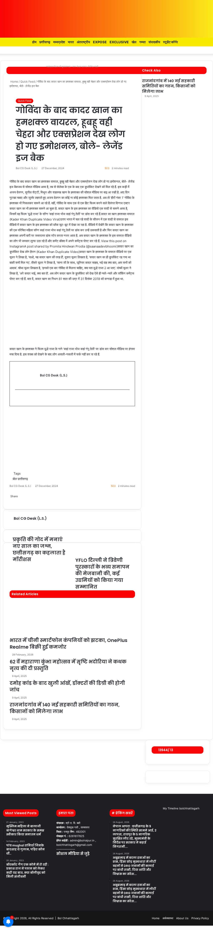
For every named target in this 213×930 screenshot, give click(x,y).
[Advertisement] (72, 316)
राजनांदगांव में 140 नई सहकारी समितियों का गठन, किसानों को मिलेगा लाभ (168, 86)
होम (34, 42)
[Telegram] (2, 927)
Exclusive (119, 42)
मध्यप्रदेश (59, 42)
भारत (71, 42)
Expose (100, 42)
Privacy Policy (200, 918)
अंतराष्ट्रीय (83, 42)
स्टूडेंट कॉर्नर (170, 42)
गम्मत (142, 42)
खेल (134, 42)
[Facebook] (0, 927)
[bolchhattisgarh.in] (106, 16)
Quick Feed (24, 100)
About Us (182, 918)
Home (156, 918)
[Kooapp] (200, 50)
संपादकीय (154, 42)
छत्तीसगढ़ (44, 42)
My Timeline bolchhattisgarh (181, 808)
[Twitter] (1, 927)
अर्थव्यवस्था (167, 918)
